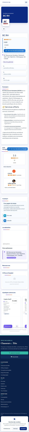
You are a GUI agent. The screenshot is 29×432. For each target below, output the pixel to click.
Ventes (2, 399)
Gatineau (3, 388)
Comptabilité (4, 397)
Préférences (7, 428)
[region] (14, 237)
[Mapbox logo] (6, 244)
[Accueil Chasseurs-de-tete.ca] (6, 2)
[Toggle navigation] (26, 2)
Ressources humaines (6, 402)
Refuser (15, 428)
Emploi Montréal (5, 372)
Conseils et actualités (6, 370)
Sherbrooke (3, 386)
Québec (3, 383)
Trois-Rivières (4, 390)
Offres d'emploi (4, 368)
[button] (3, 327)
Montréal (3, 381)
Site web (9, 215)
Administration (4, 404)
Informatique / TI (5, 406)
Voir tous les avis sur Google (16, 50)
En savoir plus (10, 326)
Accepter (23, 428)
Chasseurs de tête (5, 365)
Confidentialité (4, 375)
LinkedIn (9, 220)
